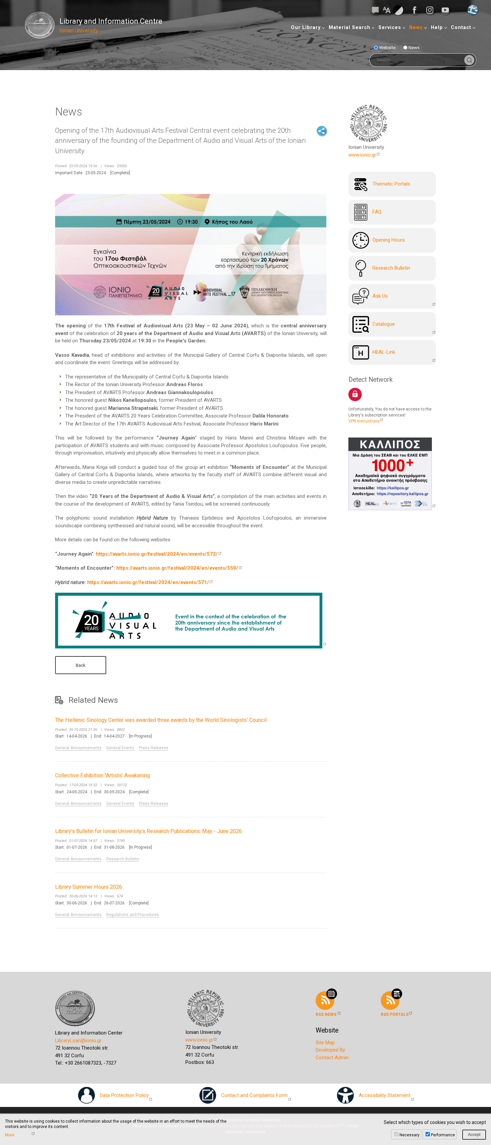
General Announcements (78, 748)
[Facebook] (417, 10)
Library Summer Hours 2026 (88, 887)
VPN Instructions (363, 421)
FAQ (376, 212)
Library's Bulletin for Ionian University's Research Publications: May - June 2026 (148, 831)
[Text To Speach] (375, 10)
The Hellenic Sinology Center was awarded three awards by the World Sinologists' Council (161, 720)
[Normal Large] (387, 10)
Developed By (330, 1050)
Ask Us (380, 296)
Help (437, 27)
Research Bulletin (122, 859)
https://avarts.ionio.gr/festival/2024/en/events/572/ (157, 554)
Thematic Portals (391, 184)
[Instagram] (432, 10)
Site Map (325, 1043)
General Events (120, 748)
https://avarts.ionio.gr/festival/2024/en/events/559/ (177, 568)
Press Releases (153, 748)
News (416, 27)
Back (81, 665)
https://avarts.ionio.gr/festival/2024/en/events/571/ (148, 582)
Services (389, 27)
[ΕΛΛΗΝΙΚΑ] (473, 10)
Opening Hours (388, 240)
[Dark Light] (398, 10)
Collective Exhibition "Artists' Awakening (102, 775)
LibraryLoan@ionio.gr (78, 1041)
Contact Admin (332, 1058)
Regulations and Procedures (132, 914)
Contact (461, 27)
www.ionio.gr (362, 155)
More (9, 1135)
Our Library (306, 27)
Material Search (349, 27)
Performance (443, 1135)
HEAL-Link (383, 352)
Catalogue (383, 324)
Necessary (409, 1135)
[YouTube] (447, 10)
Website (387, 47)
